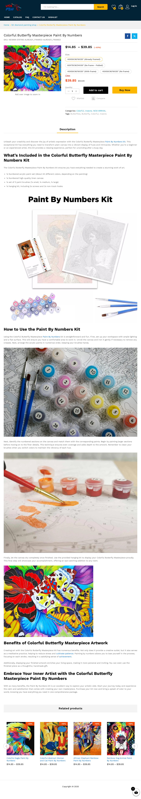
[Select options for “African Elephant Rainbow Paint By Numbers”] (80, 753)
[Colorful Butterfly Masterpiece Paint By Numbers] (127, 36)
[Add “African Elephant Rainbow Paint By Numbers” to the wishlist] (93, 753)
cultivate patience (64, 653)
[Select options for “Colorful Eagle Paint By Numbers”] (13, 753)
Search (100, 7)
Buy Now (124, 90)
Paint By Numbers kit (115, 142)
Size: (67, 54)
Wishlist (52, 17)
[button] (83, 59)
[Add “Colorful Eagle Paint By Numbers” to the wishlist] (26, 753)
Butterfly (86, 114)
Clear (67, 75)
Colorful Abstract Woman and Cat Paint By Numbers (52, 759)
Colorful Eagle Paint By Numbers (17, 759)
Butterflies (75, 114)
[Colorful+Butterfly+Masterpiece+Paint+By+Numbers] (134, 36)
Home (7, 17)
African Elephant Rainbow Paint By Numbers (86, 759)
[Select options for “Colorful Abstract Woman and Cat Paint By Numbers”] (47, 753)
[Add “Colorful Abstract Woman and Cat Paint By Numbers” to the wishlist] (60, 753)
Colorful (80, 111)
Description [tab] (67, 129)
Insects (88, 111)
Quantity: (69, 87)
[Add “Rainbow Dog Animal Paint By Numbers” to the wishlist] (126, 753)
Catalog (17, 17)
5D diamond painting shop (23, 25)
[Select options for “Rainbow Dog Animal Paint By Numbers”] (114, 753)
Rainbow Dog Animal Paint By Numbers (119, 759)
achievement (65, 656)
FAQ (27, 17)
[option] (20, 745)
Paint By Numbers (51, 337)
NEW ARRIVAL (99, 111)
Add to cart (96, 90)
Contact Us (38, 17)
